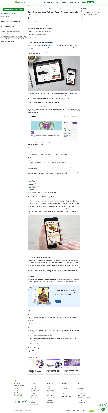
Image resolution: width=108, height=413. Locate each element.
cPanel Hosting (33, 402)
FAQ (82, 19)
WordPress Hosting (50, 383)
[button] (49, 2)
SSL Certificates (64, 388)
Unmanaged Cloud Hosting (35, 390)
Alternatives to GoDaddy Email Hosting (84, 397)
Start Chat (91, 2)
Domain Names (64, 383)
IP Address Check (81, 386)
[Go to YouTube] (25, 403)
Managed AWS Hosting (35, 386)
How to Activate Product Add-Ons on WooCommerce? (92, 12)
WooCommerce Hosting (51, 398)
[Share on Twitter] (36, 22)
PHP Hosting (33, 400)
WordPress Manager (65, 393)
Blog (78, 383)
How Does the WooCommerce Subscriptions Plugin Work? (12, 38)
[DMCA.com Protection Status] (91, 411)
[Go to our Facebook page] (15, 403)
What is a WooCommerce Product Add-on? (90, 10)
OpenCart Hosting (50, 395)
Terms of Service (76, 410)
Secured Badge (80, 390)
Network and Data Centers (19, 385)
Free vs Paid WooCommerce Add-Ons (89, 16)
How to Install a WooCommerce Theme (8, 33)
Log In (84, 2)
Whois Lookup (80, 388)
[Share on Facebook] (33, 22)
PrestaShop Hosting (50, 402)
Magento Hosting (50, 400)
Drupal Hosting (49, 388)
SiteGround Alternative (82, 393)
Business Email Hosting (35, 397)
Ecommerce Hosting (50, 397)
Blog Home (25, 5)
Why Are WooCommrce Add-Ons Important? (90, 14)
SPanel (63, 390)
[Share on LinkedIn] (38, 22)
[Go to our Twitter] (22, 403)
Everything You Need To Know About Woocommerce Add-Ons (13, 31)
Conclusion (84, 17)
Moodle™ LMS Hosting (51, 390)
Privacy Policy (67, 410)
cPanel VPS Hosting (34, 404)
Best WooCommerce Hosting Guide (8, 13)
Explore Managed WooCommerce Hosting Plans (13, 9)
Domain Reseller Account (66, 386)
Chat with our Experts (66, 301)
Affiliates (77, 2)
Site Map (83, 410)
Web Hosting (33, 383)
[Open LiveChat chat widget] (103, 409)
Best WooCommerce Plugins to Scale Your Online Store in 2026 (13, 36)
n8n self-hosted (64, 398)
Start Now (58, 301)
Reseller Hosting (34, 395)
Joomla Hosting (49, 386)
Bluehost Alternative (81, 402)
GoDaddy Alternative (81, 395)
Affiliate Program (17, 388)
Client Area (16, 390)
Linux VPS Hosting (34, 393)
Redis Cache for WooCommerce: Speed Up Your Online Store (34, 372)
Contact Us (16, 392)
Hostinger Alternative (81, 400)
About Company (17, 383)
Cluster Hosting (33, 388)
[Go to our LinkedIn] (19, 403)
